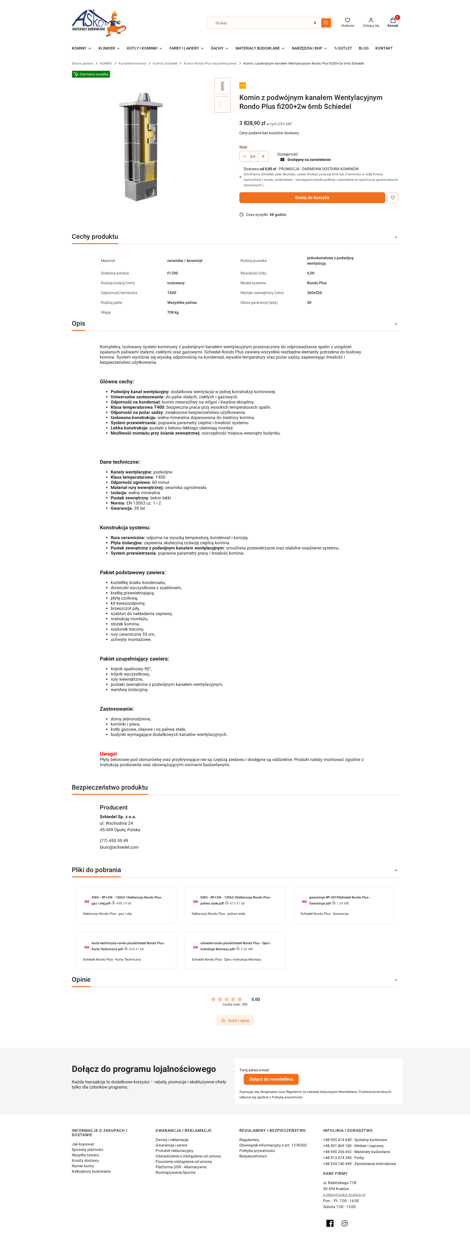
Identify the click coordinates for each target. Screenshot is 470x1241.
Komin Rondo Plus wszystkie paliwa (210, 63)
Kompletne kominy (132, 63)
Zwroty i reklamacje (172, 1140)
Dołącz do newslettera (271, 1079)
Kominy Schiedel (165, 63)
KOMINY (106, 63)
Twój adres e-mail (254, 1070)
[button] (326, 22)
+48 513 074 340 (337, 1158)
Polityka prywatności (257, 1150)
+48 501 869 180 (337, 1146)
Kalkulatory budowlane (91, 1171)
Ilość (243, 147)
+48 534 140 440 (337, 1163)
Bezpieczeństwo (253, 1156)
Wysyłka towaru (85, 1155)
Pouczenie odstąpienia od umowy (184, 1161)
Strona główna (82, 63)
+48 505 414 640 (337, 1140)
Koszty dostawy (85, 1160)
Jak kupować (83, 1144)
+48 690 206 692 (337, 1152)
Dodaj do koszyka (312, 197)
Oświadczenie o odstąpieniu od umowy (188, 1156)
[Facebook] (329, 1223)
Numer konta (83, 1166)
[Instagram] (344, 1223)
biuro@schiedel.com (119, 847)
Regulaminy (249, 1140)
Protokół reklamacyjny (174, 1150)
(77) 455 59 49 (114, 840)
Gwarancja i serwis (171, 1145)
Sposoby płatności (87, 1149)
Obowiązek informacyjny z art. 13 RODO (273, 1145)
